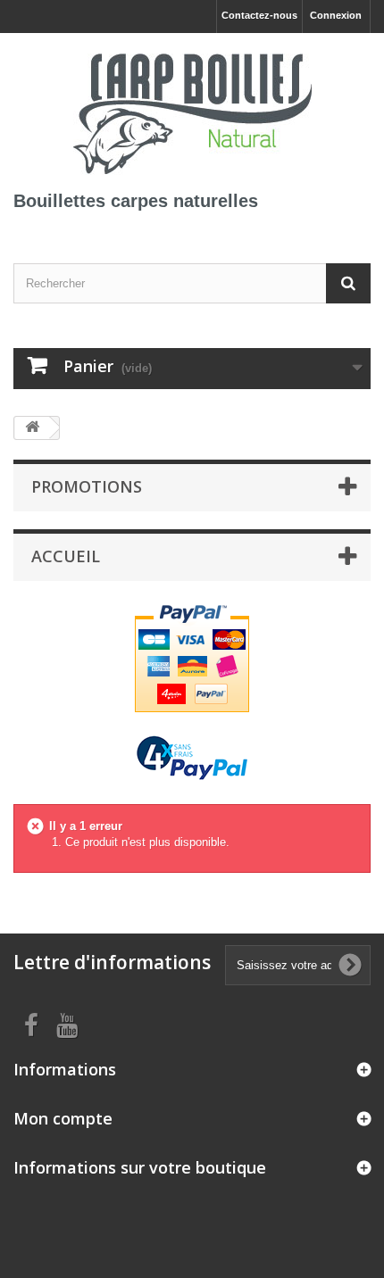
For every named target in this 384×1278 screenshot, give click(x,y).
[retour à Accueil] (32, 428)
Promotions (86, 486)
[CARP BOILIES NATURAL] (192, 110)
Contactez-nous (259, 15)
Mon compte (63, 1118)
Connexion (336, 15)
